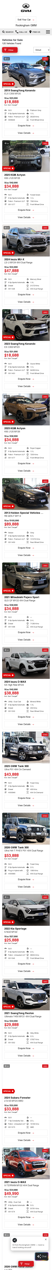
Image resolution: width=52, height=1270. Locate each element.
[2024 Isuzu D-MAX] (26, 663)
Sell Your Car (24, 19)
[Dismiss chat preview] (45, 1239)
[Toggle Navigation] (48, 31)
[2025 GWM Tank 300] (26, 747)
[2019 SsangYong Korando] (26, 72)
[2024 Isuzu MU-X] (26, 241)
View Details (24, 132)
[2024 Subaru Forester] (26, 1079)
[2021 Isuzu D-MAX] (26, 1163)
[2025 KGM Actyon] (26, 156)
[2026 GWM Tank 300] (26, 829)
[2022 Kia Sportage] (26, 910)
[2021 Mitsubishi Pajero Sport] (26, 578)
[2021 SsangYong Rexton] (26, 994)
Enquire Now (24, 125)
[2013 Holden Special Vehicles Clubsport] (26, 494)
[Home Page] (26, 8)
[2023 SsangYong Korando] (26, 325)
